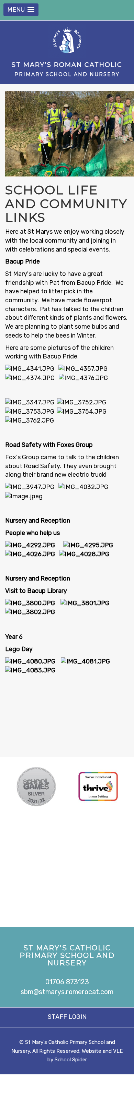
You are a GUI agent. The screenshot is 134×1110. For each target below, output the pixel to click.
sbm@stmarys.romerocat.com (67, 992)
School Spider (71, 1060)
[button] (20, 9)
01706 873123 (67, 982)
